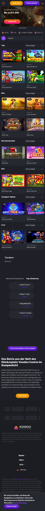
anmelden (12, 21)
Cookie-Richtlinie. (20, 503)
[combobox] (25, 38)
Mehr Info (8, 261)
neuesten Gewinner (15, 279)
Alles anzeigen (30, 45)
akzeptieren (11, 506)
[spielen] (13, 55)
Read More (22, 396)
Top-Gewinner (32, 279)
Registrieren (32, 3)
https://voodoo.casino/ (21, 479)
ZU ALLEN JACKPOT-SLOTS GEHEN (22, 348)
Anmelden (16, 3)
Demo (13, 60)
